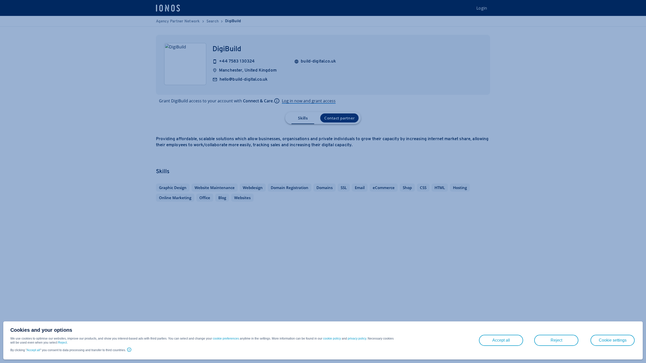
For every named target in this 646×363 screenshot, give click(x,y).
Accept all (33, 350)
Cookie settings (613, 340)
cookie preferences (226, 338)
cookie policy (332, 338)
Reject (62, 342)
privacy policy (357, 338)
